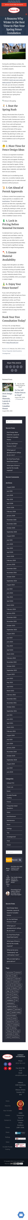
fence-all (6, 348)
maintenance (10, 1003)
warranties (10, 1034)
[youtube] (9, 1068)
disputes (14, 988)
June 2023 (10, 642)
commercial (16, 982)
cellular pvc (10, 979)
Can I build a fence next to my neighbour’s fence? (16, 879)
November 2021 (11, 703)
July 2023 (9, 638)
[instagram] (9, 1064)
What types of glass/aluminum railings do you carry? (14, 452)
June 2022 (10, 678)
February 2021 (11, 731)
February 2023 (11, 658)
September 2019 (12, 760)
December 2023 (11, 617)
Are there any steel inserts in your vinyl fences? (16, 868)
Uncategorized (6, 353)
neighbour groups (11, 1006)
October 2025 (11, 528)
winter (16, 1034)
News (8, 824)
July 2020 (9, 739)
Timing (8, 1031)
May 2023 (10, 646)
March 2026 (10, 507)
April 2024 (10, 601)
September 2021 (12, 711)
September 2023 (12, 629)
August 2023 (11, 633)
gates (8, 997)
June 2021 (10, 719)
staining (13, 1028)
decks (19, 985)
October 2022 (11, 666)
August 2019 (11, 764)
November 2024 (11, 572)
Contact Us (7, 1120)
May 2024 (10, 597)
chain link (17, 979)
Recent (15, 860)
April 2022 (10, 686)
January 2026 (11, 515)
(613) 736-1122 (20, 1063)
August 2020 (11, 735)
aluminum (18, 972)
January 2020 (11, 747)
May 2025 (10, 548)
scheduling (16, 1025)
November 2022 (11, 662)
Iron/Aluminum (11, 816)
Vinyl (8, 841)
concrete (9, 985)
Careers (7, 1115)
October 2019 (11, 756)
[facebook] (5, 1064)
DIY (20, 988)
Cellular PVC (10, 783)
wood (8, 1037)
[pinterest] (5, 1068)
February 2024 (11, 609)
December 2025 (11, 520)
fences (15, 994)
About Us (7, 1106)
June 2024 (10, 593)
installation (15, 997)
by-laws (9, 976)
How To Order (7, 1110)
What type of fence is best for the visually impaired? (13, 468)
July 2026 (9, 491)
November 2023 (11, 621)
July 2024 (9, 589)
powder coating (16, 1012)
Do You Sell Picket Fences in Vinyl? (20, 385)
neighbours (10, 1009)
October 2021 (11, 707)
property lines (10, 1021)
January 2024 (11, 613)
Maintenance (11, 820)
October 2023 (11, 625)
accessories (10, 972)
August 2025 (11, 536)
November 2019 (11, 751)
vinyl (18, 1031)
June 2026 (10, 495)
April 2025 (10, 552)
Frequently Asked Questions (14, 351)
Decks (23, 348)
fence (16, 991)
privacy (15, 1018)
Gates (8, 812)
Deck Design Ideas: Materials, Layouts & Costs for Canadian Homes (7, 387)
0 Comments (19, 399)
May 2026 (10, 499)
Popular (9, 860)
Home (7, 1101)
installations (10, 1000)
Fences (4, 351)
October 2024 (11, 576)
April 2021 (10, 723)
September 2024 (12, 581)
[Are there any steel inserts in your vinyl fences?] (8, 869)
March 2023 (10, 654)
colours (9, 982)
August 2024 (11, 585)
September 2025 (12, 532)
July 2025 (9, 540)
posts (8, 1012)
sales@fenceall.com (21, 1075)
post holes (18, 1009)
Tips (8, 832)
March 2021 (10, 727)
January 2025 (11, 564)
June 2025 (10, 544)
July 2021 (9, 715)
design (8, 988)
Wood (8, 845)
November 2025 (11, 524)
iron (16, 1000)
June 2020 (10, 743)
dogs (8, 991)
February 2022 (11, 694)
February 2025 (11, 560)
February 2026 (11, 511)
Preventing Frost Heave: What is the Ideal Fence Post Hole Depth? (16, 892)
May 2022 (10, 682)
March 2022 (10, 690)
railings (9, 1025)
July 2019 (9, 768)
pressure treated (11, 1015)
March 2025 (10, 556)
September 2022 (12, 670)
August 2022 (11, 674)
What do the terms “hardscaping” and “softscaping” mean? (13, 952)
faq (12, 991)
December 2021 (11, 699)
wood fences (15, 1037)
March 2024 (10, 605)
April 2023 (10, 650)
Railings (9, 828)
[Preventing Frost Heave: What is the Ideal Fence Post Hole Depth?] (8, 892)
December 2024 (11, 568)
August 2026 (11, 487)
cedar (14, 976)
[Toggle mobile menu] (26, 14)
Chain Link (10, 787)
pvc (17, 1021)
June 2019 (10, 772)
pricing (8, 1018)
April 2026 (10, 503)
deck (14, 985)
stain (8, 1028)
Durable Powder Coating (12, 796)
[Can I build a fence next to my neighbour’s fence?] (8, 876)
